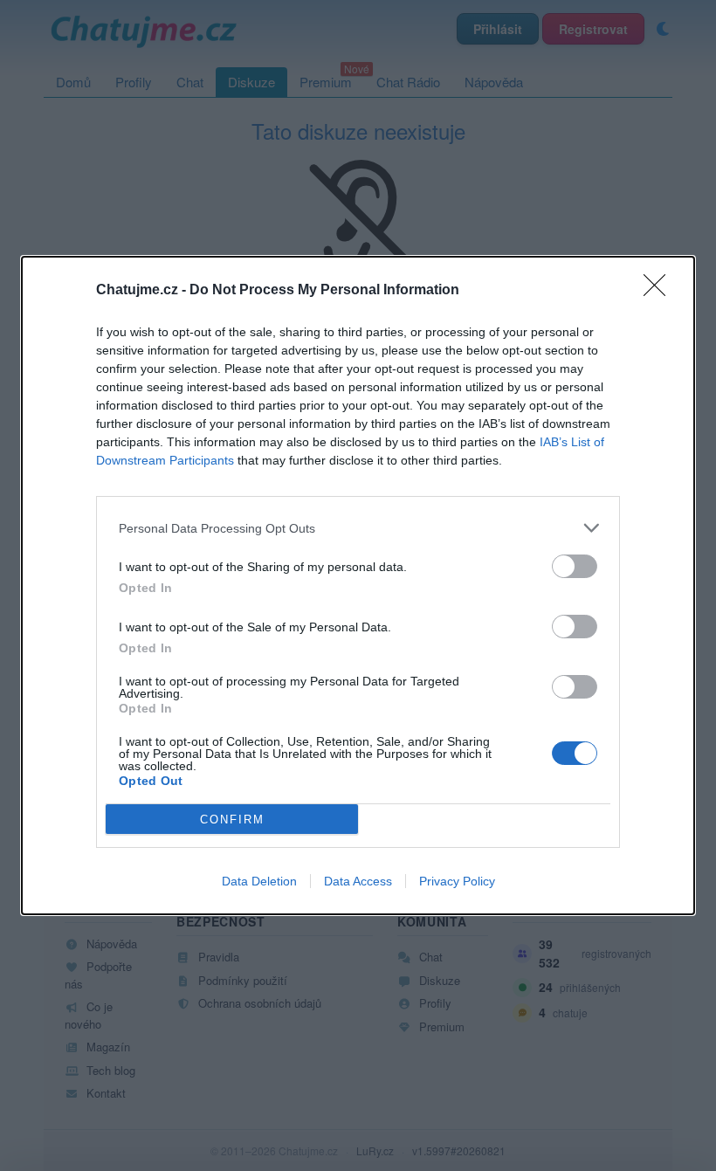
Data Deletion (259, 881)
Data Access (358, 881)
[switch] (574, 566)
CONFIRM (232, 819)
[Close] (660, 290)
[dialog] (358, 585)
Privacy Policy (457, 881)
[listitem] (358, 528)
